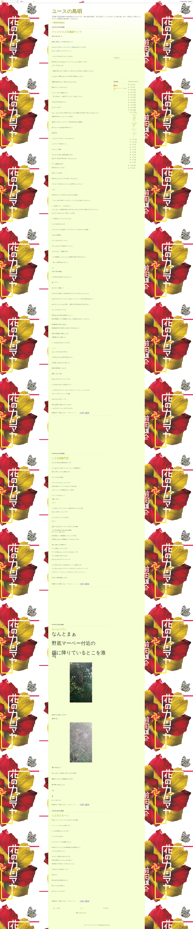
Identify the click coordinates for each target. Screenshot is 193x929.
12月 (133, 112)
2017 (131, 92)
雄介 (117, 85)
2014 (131, 100)
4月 (133, 157)
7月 (133, 149)
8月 (133, 147)
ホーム (82, 908)
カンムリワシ (59, 629)
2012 (131, 105)
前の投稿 (106, 908)
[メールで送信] (81, 413)
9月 (133, 144)
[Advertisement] (81, 433)
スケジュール (56, 825)
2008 (131, 168)
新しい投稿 (56, 908)
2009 (131, 165)
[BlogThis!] (83, 413)
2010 (131, 110)
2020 (131, 87)
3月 (133, 159)
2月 (133, 162)
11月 (133, 139)
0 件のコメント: (72, 413)
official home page (59, 22)
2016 (131, 95)
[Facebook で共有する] (86, 413)
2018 (131, 89)
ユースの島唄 (67, 11)
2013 (131, 102)
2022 (131, 84)
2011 (131, 107)
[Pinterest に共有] (88, 413)
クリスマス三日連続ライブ (67, 31)
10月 (133, 142)
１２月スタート (60, 815)
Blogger (107, 925)
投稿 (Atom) (82, 913)
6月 (133, 152)
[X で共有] (85, 413)
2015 (131, 97)
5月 (133, 154)
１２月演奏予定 (60, 458)
